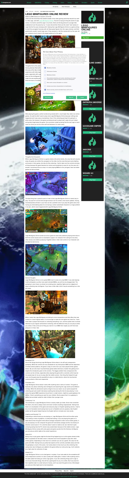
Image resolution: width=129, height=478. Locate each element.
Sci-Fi (76, 2)
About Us (66, 471)
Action (62, 2)
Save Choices (48, 97)
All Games (55, 6)
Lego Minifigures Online (46, 21)
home (26, 11)
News (74, 6)
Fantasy (47, 2)
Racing (69, 2)
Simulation (84, 2)
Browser (29, 2)
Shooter (100, 2)
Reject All (71, 97)
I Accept (82, 97)
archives (37, 11)
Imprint (72, 471)
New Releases (66, 6)
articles (31, 11)
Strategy (55, 2)
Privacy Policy (58, 471)
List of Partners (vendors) (49, 93)
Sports (92, 2)
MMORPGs (38, 2)
